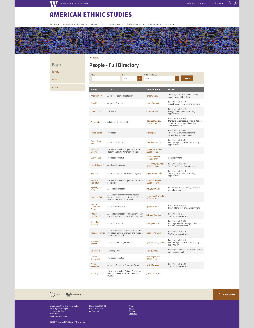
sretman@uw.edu (153, 233)
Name (93, 75)
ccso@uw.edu (152, 250)
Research (95, 24)
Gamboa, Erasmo (95, 150)
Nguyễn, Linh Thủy (96, 188)
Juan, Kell (95, 173)
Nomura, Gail (96, 197)
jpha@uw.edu (152, 96)
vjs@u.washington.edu (155, 242)
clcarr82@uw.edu (153, 121)
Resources (153, 24)
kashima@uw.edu (153, 180)
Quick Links (216, 3)
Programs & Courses (73, 24)
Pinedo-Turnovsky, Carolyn (95, 206)
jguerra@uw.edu (153, 156)
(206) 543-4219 (152, 183)
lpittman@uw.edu (153, 215)
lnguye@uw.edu (153, 189)
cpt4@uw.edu (152, 206)
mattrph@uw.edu (153, 223)
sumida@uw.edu (153, 256)
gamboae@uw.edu (154, 149)
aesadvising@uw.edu (155, 163)
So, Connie (95, 250)
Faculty (55, 71)
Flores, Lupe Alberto (96, 142)
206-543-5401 (152, 123)
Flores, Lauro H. (97, 132)
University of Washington (64, 322)
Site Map (132, 311)
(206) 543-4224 (152, 152)
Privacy (131, 306)
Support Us (228, 294)
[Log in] (228, 3)
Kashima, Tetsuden (95, 181)
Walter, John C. (97, 273)
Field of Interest (151, 75)
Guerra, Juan (96, 158)
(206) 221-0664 (152, 166)
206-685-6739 (152, 159)
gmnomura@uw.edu (155, 196)
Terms (131, 308)
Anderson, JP (96, 96)
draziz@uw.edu (152, 103)
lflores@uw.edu (153, 132)
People (53, 24)
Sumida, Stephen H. (95, 257)
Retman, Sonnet (98, 233)
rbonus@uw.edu (153, 111)
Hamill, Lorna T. (97, 165)
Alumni (55, 87)
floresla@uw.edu (153, 142)
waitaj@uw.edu (152, 265)
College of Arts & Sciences (197, 3)
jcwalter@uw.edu (153, 273)
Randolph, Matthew (95, 223)
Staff (54, 79)
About (168, 24)
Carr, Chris (95, 122)
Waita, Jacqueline (95, 265)
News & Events (134, 24)
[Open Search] (235, 3)
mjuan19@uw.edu (154, 173)
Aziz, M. (94, 103)
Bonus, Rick (96, 111)
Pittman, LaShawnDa (96, 215)
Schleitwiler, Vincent (96, 242)
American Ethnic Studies (91, 14)
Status (124, 75)
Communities (113, 24)
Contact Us (133, 314)
